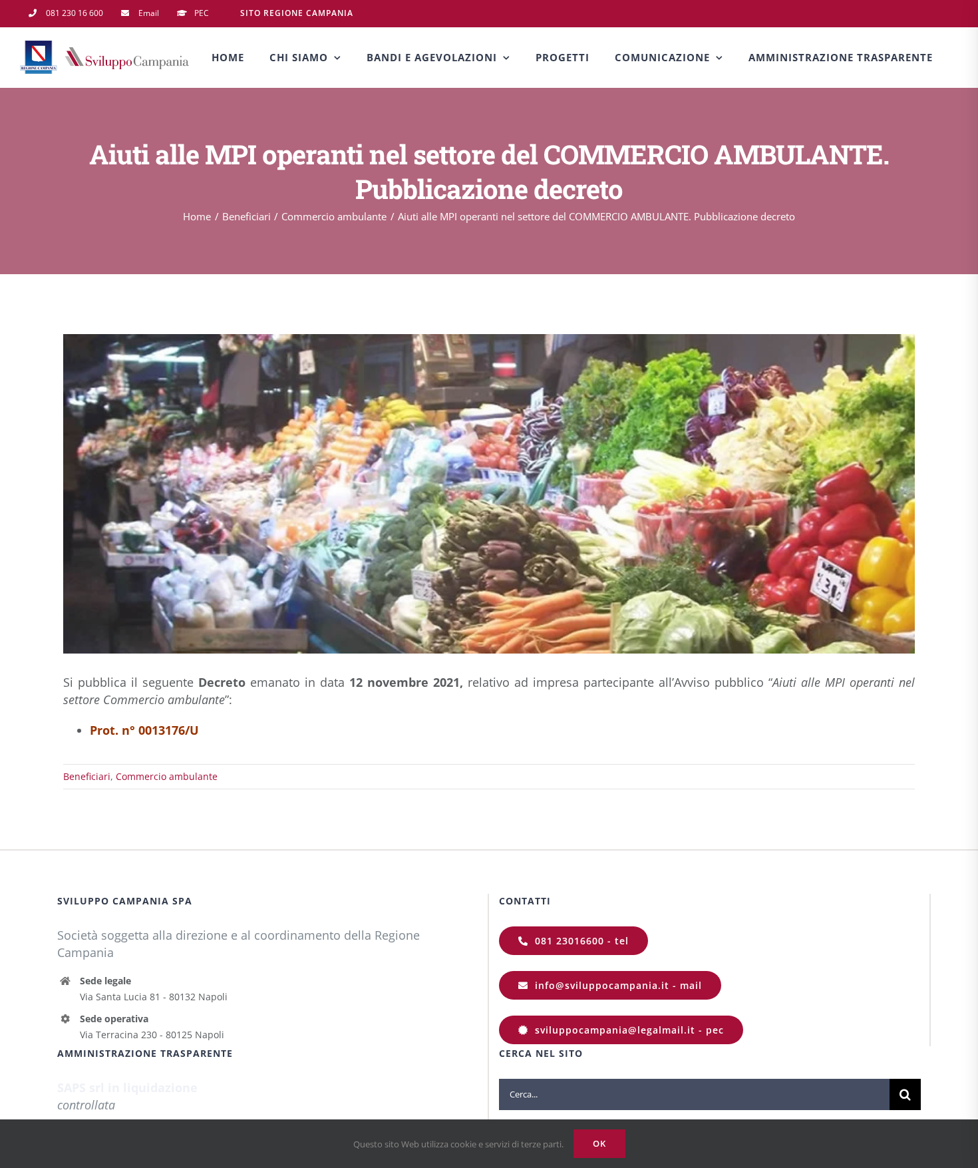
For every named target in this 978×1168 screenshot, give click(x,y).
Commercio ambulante (167, 776)
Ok (599, 1143)
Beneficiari (86, 776)
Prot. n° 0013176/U (144, 730)
